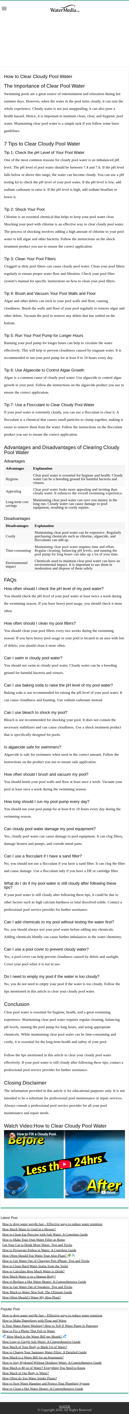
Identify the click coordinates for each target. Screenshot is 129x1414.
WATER (64, 1406)
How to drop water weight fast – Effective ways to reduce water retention (52, 1224)
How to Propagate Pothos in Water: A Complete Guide (39, 1250)
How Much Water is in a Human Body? (29, 1276)
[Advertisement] (64, 42)
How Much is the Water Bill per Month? (34, 1336)
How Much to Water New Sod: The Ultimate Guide (37, 1292)
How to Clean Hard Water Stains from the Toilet (35, 1266)
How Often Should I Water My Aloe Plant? (31, 1297)
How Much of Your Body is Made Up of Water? (34, 1347)
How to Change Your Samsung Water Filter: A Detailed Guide (44, 1352)
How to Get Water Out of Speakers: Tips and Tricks (37, 1287)
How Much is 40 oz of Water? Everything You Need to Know (43, 1368)
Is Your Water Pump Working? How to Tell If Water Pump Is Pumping (50, 1326)
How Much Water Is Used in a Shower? (29, 1229)
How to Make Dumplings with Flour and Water (34, 1320)
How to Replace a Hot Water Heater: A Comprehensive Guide (44, 1281)
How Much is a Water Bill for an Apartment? (33, 1357)
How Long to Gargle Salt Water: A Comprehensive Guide (41, 1342)
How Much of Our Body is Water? (25, 1373)
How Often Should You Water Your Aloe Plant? (34, 1255)
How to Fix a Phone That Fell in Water (28, 1331)
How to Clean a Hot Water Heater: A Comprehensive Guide (42, 1388)
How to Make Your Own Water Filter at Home (33, 1239)
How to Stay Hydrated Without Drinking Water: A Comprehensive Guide (52, 1362)
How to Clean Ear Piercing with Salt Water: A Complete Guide (45, 1234)
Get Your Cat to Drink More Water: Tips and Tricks (37, 1245)
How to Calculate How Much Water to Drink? (33, 1271)
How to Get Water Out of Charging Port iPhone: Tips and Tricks (46, 1261)
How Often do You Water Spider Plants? (29, 1378)
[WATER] (64, 8)
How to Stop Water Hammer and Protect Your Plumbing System (46, 1383)
